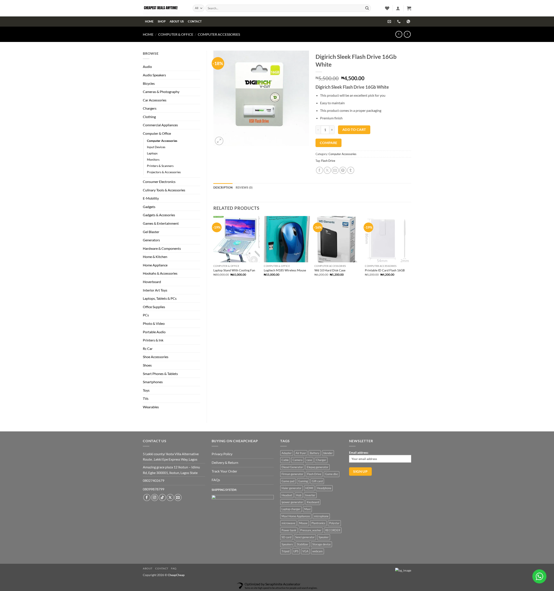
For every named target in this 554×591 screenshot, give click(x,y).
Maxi (307, 509)
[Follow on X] (170, 497)
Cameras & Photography (161, 92)
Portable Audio (154, 332)
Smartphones (153, 382)
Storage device (321, 544)
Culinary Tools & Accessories (164, 190)
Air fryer (301, 453)
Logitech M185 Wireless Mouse (285, 270)
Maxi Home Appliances (296, 516)
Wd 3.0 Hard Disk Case (329, 270)
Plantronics (318, 523)
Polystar (334, 523)
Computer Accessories (219, 34)
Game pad (288, 481)
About (148, 568)
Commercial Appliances (160, 125)
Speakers (287, 544)
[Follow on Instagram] (154, 497)
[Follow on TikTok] (162, 497)
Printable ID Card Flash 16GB (385, 270)
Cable (285, 460)
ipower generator (292, 502)
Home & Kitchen (155, 257)
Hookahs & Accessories (160, 273)
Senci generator (305, 537)
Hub (298, 495)
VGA (305, 551)
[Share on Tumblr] (350, 170)
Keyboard (313, 502)
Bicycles (149, 83)
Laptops (152, 153)
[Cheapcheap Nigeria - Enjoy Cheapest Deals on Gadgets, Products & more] (164, 8)
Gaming (303, 481)
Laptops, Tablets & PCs (160, 298)
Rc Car (148, 348)
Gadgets (149, 207)
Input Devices (156, 147)
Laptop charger (291, 509)
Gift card (317, 481)
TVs (145, 398)
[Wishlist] (387, 8)
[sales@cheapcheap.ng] (390, 21)
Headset (287, 495)
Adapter (287, 453)
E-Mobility (151, 198)
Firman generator (292, 474)
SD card (286, 537)
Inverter (310, 495)
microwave (288, 523)
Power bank (289, 530)
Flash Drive (328, 160)
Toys (146, 390)
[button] (398, 8)
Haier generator (291, 488)
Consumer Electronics (159, 181)
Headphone (324, 488)
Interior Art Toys (155, 290)
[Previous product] (407, 34)
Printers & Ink (153, 340)
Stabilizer (302, 544)
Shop (162, 21)
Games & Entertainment (161, 223)
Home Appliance (155, 265)
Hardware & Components (162, 248)
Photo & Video (154, 323)
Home (149, 21)
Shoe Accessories (155, 357)
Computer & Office (175, 34)
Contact (195, 21)
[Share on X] (327, 170)
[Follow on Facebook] (146, 497)
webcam (317, 551)
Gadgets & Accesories (159, 215)
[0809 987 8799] (409, 21)
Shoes (147, 365)
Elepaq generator (317, 467)
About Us (177, 21)
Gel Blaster (151, 232)
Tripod (285, 551)
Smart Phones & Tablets (160, 374)
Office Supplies (154, 307)
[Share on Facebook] (319, 170)
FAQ (174, 568)
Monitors (153, 159)
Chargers (149, 108)
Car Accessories (154, 100)
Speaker (324, 537)
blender (328, 453)
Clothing (149, 117)
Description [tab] (223, 187)
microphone (321, 516)
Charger (321, 460)
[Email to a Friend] (335, 170)
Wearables (151, 407)
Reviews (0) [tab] (244, 187)
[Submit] (367, 8)
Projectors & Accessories (164, 172)
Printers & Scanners (160, 166)
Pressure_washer (310, 530)
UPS (295, 551)
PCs (146, 315)
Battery (314, 453)
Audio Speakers (154, 75)
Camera (298, 460)
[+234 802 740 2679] (399, 21)
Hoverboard (152, 282)
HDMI (309, 488)
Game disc (331, 474)
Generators (151, 240)
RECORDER (332, 530)
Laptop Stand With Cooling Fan (234, 270)
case (309, 460)
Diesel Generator (292, 467)
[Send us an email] (178, 497)
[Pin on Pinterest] (342, 170)
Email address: (359, 452)
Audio (147, 66)
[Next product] (398, 34)
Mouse (303, 523)
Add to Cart (354, 129)
